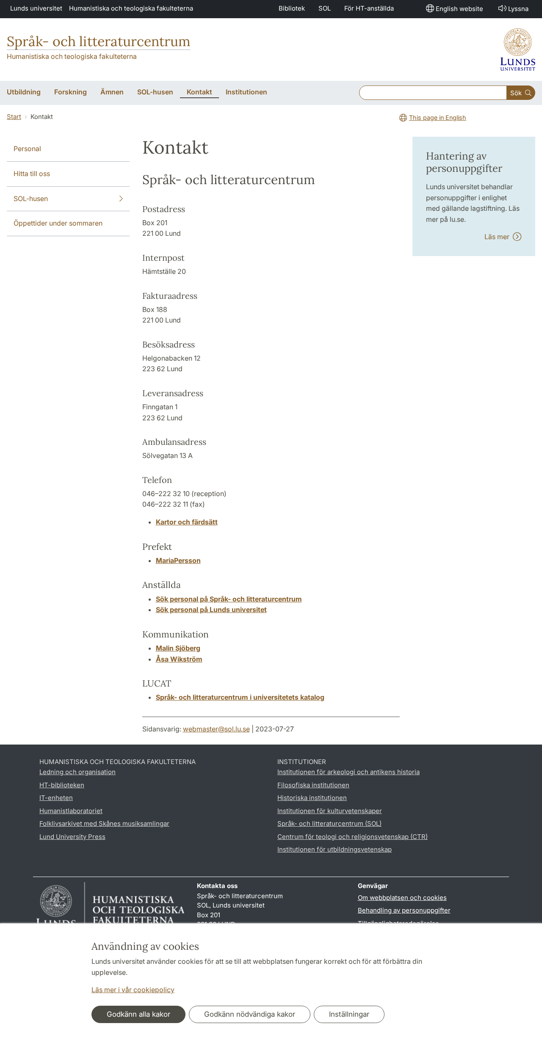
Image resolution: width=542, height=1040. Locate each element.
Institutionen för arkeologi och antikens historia (348, 772)
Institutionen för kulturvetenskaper (329, 811)
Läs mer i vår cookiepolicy (132, 989)
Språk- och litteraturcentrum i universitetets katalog (240, 697)
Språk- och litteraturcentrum (99, 41)
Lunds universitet (36, 8)
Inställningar (349, 1014)
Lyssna (518, 9)
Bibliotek (292, 8)
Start (14, 117)
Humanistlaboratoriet (70, 811)
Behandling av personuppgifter (404, 910)
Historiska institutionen (312, 798)
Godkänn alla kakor (138, 1014)
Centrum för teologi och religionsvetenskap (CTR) (352, 837)
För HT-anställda (369, 8)
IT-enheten (56, 798)
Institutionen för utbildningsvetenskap (334, 849)
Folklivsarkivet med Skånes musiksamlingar (104, 823)
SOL (324, 8)
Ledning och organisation (77, 772)
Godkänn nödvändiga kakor (249, 1014)
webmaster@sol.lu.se (216, 729)
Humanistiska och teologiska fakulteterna (131, 8)
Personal (27, 148)
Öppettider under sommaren (58, 223)
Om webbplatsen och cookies (402, 898)
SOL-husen (31, 198)
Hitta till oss (32, 173)
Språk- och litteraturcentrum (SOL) (329, 823)
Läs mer (498, 236)
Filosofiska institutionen (313, 785)
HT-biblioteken (61, 785)
